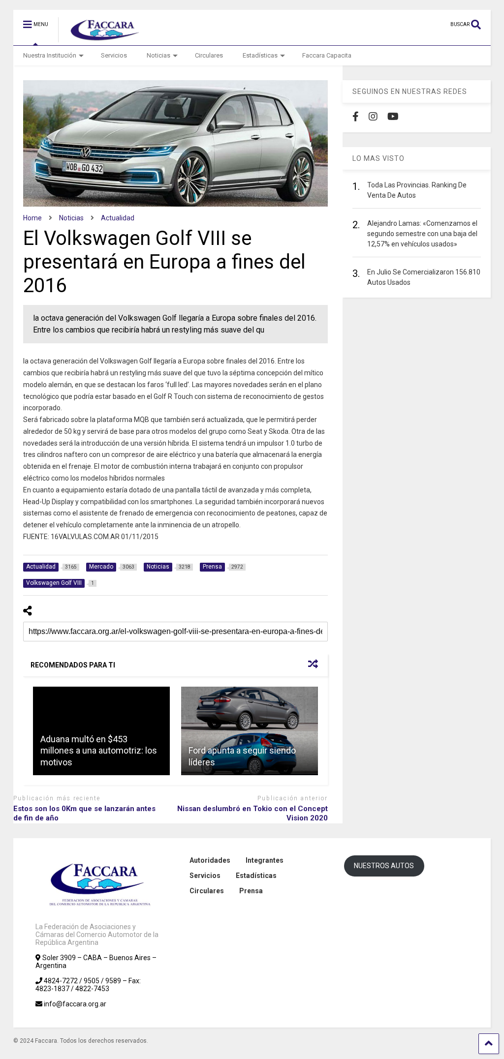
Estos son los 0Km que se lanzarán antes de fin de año (84, 813)
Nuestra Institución (49, 55)
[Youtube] (393, 116)
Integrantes (265, 860)
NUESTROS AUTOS (384, 866)
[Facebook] (355, 116)
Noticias (158, 55)
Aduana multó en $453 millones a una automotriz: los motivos (98, 750)
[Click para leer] (249, 731)
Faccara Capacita (326, 55)
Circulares (209, 55)
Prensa (251, 891)
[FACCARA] (100, 37)
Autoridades (209, 860)
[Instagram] (373, 116)
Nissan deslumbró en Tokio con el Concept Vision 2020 (252, 813)
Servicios (114, 55)
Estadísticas (260, 55)
